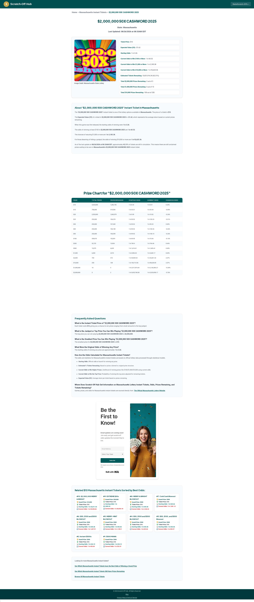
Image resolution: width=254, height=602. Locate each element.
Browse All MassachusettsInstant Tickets (90, 577)
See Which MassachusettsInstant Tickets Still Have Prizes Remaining (100, 571)
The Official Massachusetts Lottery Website (149, 391)
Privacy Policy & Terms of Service (127, 597)
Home (74, 12)
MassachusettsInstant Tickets (93, 12)
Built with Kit (112, 472)
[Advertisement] (127, 172)
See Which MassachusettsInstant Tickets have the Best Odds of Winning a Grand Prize (106, 566)
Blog (127, 594)
